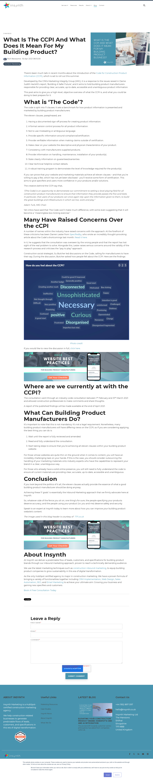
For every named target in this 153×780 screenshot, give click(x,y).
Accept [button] (108, 775)
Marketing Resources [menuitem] (49, 704)
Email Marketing (55, 582)
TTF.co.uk (79, 516)
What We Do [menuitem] (46, 723)
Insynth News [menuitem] (46, 714)
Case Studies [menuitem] (46, 709)
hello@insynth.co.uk (126, 709)
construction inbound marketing (89, 568)
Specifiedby (75, 234)
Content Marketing (12, 64)
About (88, 5)
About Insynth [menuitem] (46, 718)
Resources (73, 5)
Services (64, 5)
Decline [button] (117, 775)
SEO (39, 582)
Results (81, 5)
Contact (101, 5)
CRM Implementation (90, 579)
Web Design (108, 579)
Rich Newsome (14, 59)
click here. (75, 348)
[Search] (144, 5)
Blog (95, 5)
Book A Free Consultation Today (40, 590)
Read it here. (81, 237)
